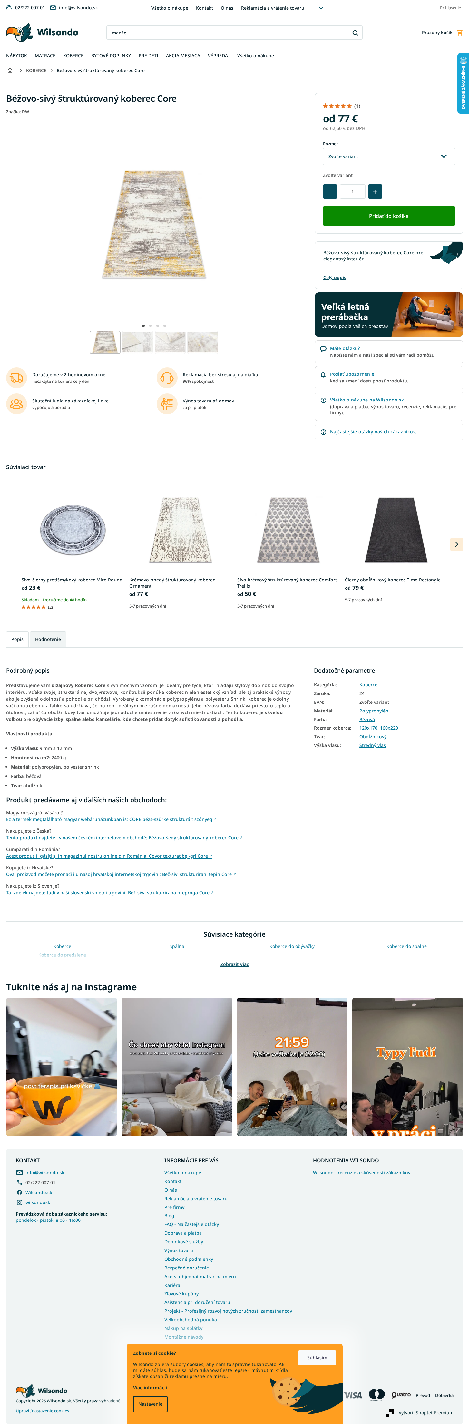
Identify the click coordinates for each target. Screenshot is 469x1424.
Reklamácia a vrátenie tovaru (272, 8)
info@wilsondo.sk (44, 1172)
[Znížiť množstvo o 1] (330, 191)
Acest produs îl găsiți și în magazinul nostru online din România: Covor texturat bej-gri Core (109, 856)
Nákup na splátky (183, 1328)
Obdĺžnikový (372, 737)
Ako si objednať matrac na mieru (200, 1276)
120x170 (368, 728)
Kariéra (172, 1285)
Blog (169, 1215)
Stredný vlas (372, 745)
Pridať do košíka (389, 216)
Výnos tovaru (178, 1250)
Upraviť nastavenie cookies (42, 1411)
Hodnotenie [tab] (48, 639)
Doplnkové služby (183, 1242)
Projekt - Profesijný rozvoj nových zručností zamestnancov (228, 1311)
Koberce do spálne (406, 946)
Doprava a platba (183, 1233)
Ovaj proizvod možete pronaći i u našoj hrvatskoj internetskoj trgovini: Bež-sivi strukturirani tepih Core (121, 874)
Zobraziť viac (234, 964)
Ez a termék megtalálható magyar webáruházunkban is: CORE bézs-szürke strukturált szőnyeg (111, 819)
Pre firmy (174, 1207)
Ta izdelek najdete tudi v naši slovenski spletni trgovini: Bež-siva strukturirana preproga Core (110, 893)
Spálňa (177, 946)
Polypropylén (373, 711)
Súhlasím (317, 1357)
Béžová (367, 719)
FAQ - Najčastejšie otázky (191, 1224)
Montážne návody (183, 1337)
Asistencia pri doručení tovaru (197, 1302)
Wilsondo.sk (38, 1192)
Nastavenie (150, 1404)
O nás (227, 8)
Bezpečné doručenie (186, 1268)
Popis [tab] (17, 639)
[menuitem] (16, 56)
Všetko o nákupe (169, 8)
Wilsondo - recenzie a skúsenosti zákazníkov (361, 1172)
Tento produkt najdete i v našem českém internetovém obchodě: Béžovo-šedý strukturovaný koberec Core (124, 838)
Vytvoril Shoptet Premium (426, 1412)
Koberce (368, 685)
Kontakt (204, 8)
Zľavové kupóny (181, 1293)
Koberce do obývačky (292, 946)
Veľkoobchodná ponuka (190, 1319)
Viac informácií (150, 1387)
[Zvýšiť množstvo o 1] (375, 191)
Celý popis (334, 277)
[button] (143, 325)
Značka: (17, 112)
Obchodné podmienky (188, 1259)
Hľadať (355, 32)
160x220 (389, 728)
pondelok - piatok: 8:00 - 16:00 (61, 1217)
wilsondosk (37, 1202)
